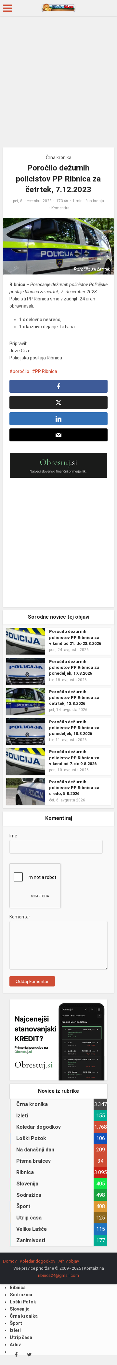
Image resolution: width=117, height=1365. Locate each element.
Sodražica (21, 1294)
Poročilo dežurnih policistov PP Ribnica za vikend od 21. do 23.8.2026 (75, 637)
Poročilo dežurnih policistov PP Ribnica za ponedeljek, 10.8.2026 (74, 727)
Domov (10, 1261)
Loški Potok (23, 1301)
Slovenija (20, 1309)
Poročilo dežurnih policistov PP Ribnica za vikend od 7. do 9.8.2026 (74, 757)
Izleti (15, 1330)
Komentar (19, 916)
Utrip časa (21, 1337)
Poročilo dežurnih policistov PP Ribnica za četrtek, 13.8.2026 (74, 697)
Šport (16, 1323)
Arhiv (15, 1344)
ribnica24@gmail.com (58, 1275)
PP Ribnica (46, 371)
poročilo (21, 371)
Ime (13, 835)
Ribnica (18, 1287)
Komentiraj (61, 208)
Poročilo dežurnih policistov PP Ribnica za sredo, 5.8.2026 (74, 787)
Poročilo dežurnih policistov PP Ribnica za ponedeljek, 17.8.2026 (74, 667)
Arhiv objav (68, 1261)
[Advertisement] (58, 84)
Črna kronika (59, 157)
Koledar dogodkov (37, 1261)
